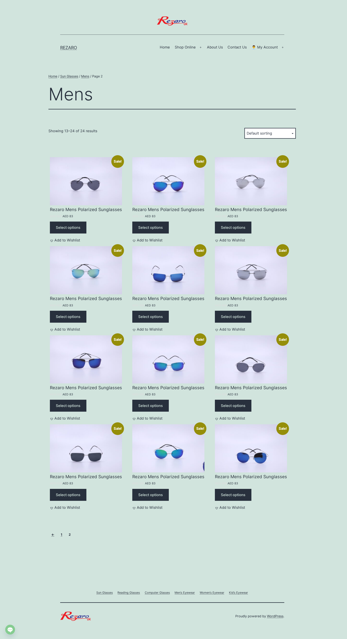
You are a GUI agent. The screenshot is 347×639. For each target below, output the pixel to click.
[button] (65, 240)
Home (165, 47)
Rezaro (68, 47)
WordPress (275, 616)
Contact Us (237, 47)
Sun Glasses (69, 76)
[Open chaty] (10, 630)
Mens (85, 76)
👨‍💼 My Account (265, 47)
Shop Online (185, 47)
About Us (215, 47)
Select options (68, 227)
